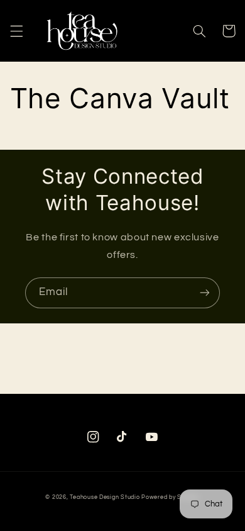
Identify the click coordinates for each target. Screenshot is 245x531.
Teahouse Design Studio (104, 497)
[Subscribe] (204, 292)
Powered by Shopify (170, 497)
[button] (16, 30)
